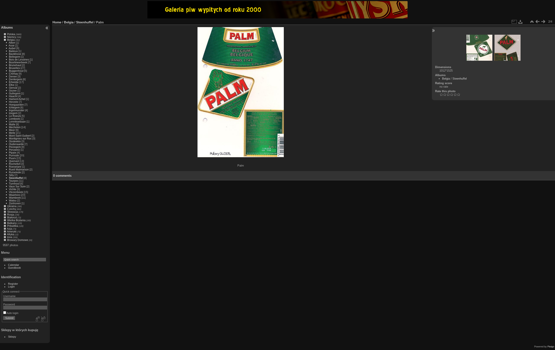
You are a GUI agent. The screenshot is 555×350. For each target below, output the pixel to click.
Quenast (14, 161)
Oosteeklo (15, 141)
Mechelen (15, 127)
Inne (9, 237)
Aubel (12, 48)
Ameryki (11, 231)
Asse (12, 45)
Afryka (10, 234)
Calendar (13, 264)
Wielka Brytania (16, 220)
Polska (11, 34)
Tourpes (13, 180)
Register (13, 283)
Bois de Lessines (19, 59)
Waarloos (14, 194)
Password (9, 304)
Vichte (12, 189)
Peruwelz (14, 149)
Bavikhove (15, 53)
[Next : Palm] (543, 22)
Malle (12, 124)
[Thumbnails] (532, 22)
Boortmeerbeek (18, 62)
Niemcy (11, 37)
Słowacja (12, 211)
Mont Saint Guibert (20, 135)
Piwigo (550, 346)
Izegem (13, 113)
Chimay (13, 73)
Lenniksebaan (17, 121)
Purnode (14, 155)
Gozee (13, 90)
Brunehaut (15, 65)
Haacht (13, 96)
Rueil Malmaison (19, 169)
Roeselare (15, 166)
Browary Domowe (17, 240)
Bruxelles (14, 68)
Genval (13, 87)
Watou (12, 200)
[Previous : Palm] (537, 22)
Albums (7, 27)
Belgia (11, 39)
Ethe (11, 84)
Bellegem (14, 56)
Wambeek (15, 197)
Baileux (13, 51)
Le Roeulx (15, 115)
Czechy (11, 209)
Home (56, 22)
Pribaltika (12, 225)
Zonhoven (15, 203)
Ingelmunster (16, 110)
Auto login (12, 313)
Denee (13, 76)
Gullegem (14, 93)
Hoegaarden (16, 104)
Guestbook (14, 267)
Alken (12, 42)
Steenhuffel (16, 178)
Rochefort (14, 163)
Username (9, 296)
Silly (11, 175)
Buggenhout (16, 70)
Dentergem (15, 79)
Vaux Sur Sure (17, 186)
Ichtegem (14, 107)
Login (11, 286)
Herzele (13, 101)
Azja (9, 228)
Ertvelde (14, 82)
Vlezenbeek (16, 192)
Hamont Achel (17, 99)
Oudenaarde (16, 144)
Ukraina (11, 206)
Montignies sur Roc (20, 138)
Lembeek (14, 118)
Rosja (10, 214)
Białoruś (12, 217)
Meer (12, 130)
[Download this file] (520, 22)
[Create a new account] (37, 319)
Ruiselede (15, 172)
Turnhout (14, 183)
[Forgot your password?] (43, 319)
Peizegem (15, 147)
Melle (12, 132)
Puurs (12, 158)
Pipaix (12, 152)
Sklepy (12, 336)
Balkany (12, 223)
